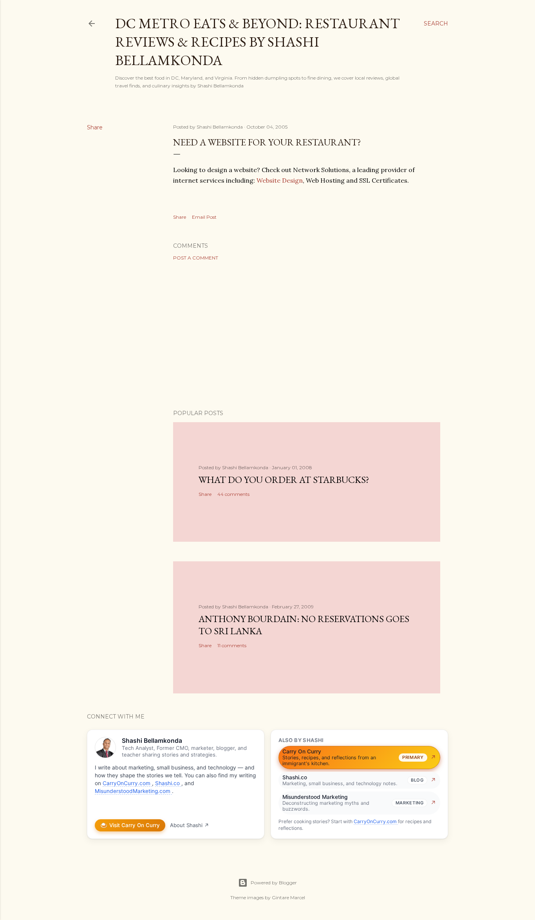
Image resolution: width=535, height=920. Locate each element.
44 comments (233, 494)
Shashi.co (168, 783)
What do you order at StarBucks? (284, 480)
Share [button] (95, 127)
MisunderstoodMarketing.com (133, 791)
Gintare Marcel (288, 897)
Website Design (280, 180)
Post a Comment (195, 258)
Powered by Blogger (274, 883)
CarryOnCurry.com (127, 783)
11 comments (231, 645)
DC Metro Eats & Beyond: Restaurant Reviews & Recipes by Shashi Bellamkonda (257, 41)
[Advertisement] (306, 335)
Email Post (204, 217)
